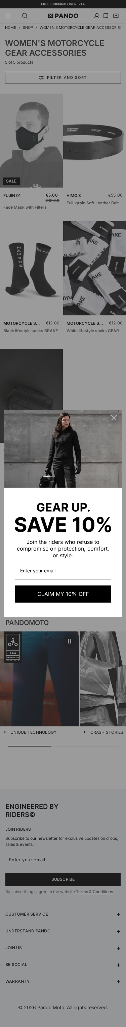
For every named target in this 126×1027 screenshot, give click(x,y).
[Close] (114, 418)
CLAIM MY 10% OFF (63, 593)
